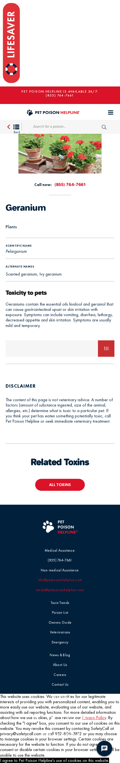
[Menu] (110, 112)
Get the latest (59, 697)
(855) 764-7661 (60, 95)
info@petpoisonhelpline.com (60, 580)
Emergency (60, 642)
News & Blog (60, 655)
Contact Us (60, 684)
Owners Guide (60, 622)
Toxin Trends (60, 602)
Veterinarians (60, 632)
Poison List (60, 612)
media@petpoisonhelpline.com (60, 590)
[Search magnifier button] (106, 127)
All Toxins (60, 484)
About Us (60, 664)
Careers (60, 674)
